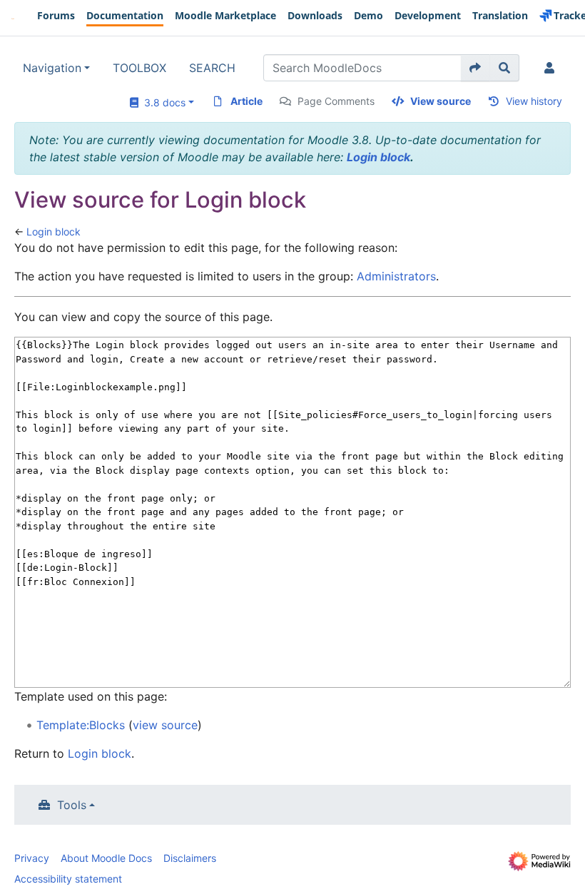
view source (165, 725)
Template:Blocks (80, 725)
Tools (71, 805)
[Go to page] (475, 67)
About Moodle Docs (106, 858)
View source (440, 101)
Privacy (31, 858)
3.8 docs (161, 102)
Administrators (396, 276)
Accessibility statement (68, 879)
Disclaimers (189, 858)
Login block (378, 157)
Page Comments (336, 101)
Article (246, 101)
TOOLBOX (139, 68)
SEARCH (212, 68)
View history (534, 101)
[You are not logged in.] (552, 68)
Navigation (52, 68)
